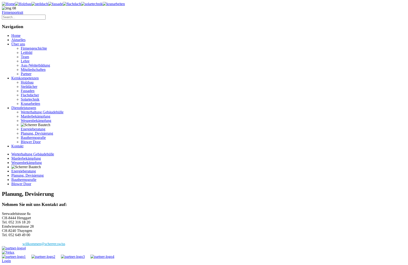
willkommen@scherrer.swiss (43, 244)
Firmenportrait (12, 12)
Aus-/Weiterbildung (35, 65)
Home (16, 36)
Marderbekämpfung (35, 116)
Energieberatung (33, 129)
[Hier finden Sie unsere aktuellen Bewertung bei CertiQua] (14, 248)
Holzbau (27, 82)
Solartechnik (30, 99)
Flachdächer (30, 95)
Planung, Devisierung (37, 133)
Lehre (25, 61)
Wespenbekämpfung (36, 121)
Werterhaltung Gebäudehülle (42, 112)
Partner (26, 74)
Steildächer (29, 87)
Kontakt (17, 146)
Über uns (18, 44)
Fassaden (27, 91)
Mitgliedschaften (33, 70)
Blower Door (31, 142)
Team (25, 57)
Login (6, 261)
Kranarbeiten (30, 104)
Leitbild (26, 53)
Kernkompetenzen (25, 78)
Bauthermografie (33, 138)
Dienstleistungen (23, 108)
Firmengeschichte (34, 48)
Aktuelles (18, 40)
